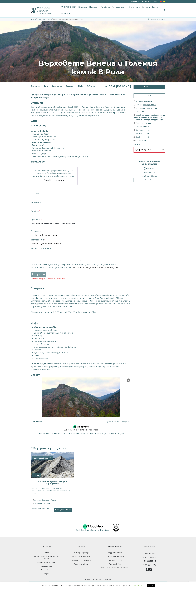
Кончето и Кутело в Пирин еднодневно (52, 482)
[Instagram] (151, 570)
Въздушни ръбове (115, 553)
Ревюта (91, 86)
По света (105, 7)
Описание (35, 86)
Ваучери (146, 7)
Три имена (36, 193)
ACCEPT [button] (150, 585)
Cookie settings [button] (138, 586)
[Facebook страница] (147, 570)
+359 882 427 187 (149, 172)
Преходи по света (81, 564)
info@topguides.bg (149, 176)
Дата (137, 144)
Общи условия (46, 566)
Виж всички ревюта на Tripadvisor (81, 430)
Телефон (35, 211)
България (148, 101)
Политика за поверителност (46, 570)
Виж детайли (62, 509)
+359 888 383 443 (149, 561)
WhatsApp (151, 168)
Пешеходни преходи (143, 117)
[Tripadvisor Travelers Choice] (115, 528)
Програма (70, 86)
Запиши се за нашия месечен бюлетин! (115, 568)
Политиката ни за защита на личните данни (95, 267)
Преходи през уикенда (153, 120)
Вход (46, 180)
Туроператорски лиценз (46, 562)
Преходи (93, 7)
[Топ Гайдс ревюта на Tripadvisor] (81, 426)
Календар (82, 7)
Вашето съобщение (41, 248)
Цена (45, 86)
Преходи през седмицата (81, 560)
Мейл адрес (37, 202)
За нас (155, 7)
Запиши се (57, 86)
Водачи (46, 574)
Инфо (80, 86)
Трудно (147, 123)
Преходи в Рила (149, 105)
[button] (156, 19)
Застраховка (38, 240)
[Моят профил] (164, 10)
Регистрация (57, 180)
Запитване (149, 180)
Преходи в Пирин (49, 500)
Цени (149, 95)
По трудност (118, 7)
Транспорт (37, 231)
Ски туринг (134, 7)
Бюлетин (65, 13)
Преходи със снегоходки (80, 556)
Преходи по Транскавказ (115, 556)
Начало (33, 19)
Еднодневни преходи (44, 19)
